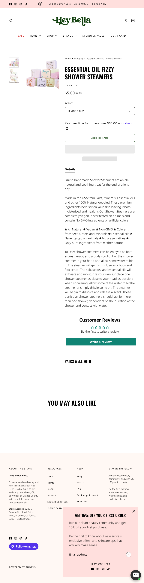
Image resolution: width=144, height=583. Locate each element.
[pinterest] (21, 4)
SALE (50, 476)
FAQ (79, 488)
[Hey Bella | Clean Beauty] (72, 21)
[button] (100, 149)
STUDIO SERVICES (57, 501)
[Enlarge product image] (42, 74)
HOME (50, 482)
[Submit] (128, 554)
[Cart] (133, 21)
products (78, 59)
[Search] (11, 21)
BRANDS (52, 495)
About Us (82, 501)
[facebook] (10, 4)
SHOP (50, 489)
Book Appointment (87, 495)
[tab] (70, 170)
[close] (134, 511)
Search (80, 482)
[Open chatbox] (135, 575)
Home (67, 59)
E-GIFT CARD (54, 508)
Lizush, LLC (71, 85)
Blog (79, 476)
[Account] (126, 21)
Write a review (101, 342)
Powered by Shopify (22, 567)
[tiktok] (26, 4)
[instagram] (15, 4)
